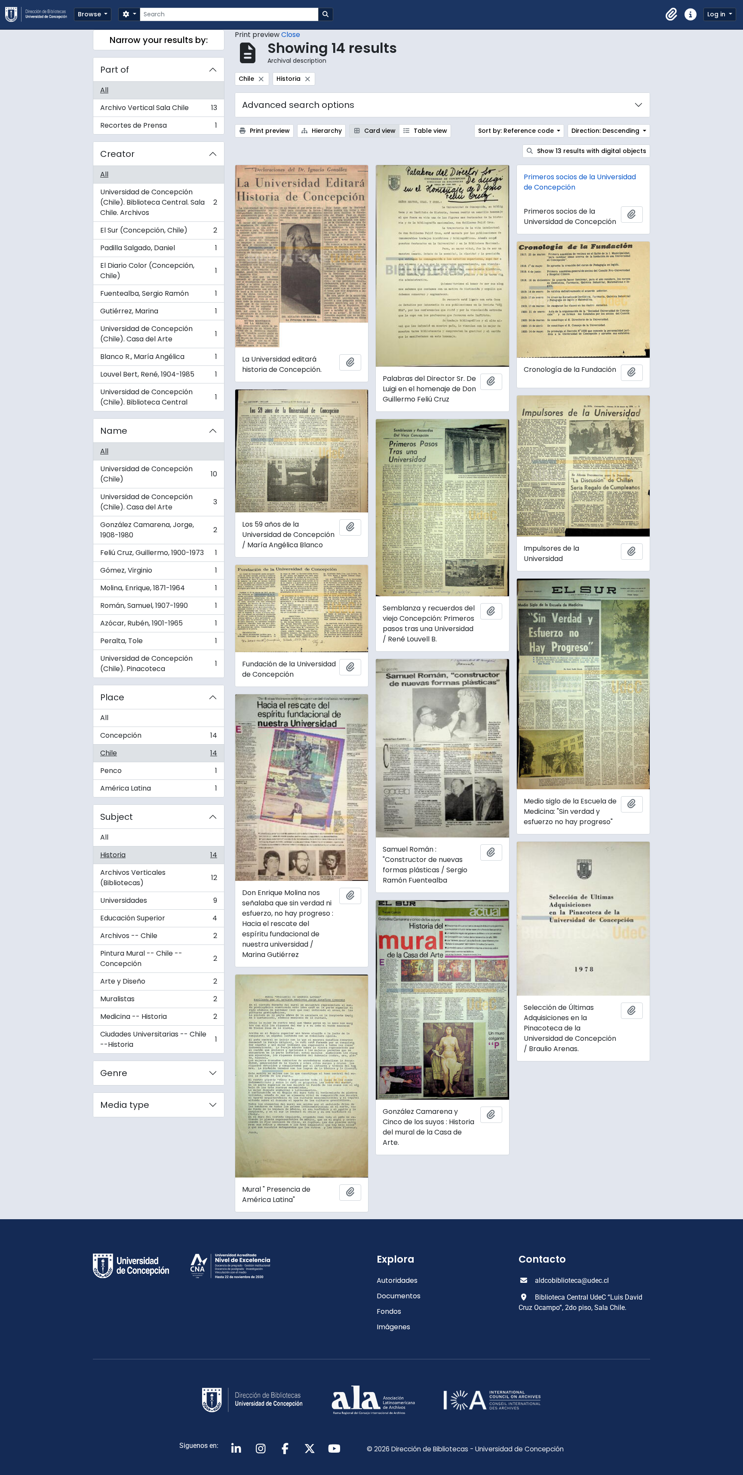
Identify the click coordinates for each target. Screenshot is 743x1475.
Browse (90, 14)
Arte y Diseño (158, 983)
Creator (117, 154)
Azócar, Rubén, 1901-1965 (158, 625)
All (104, 90)
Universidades (158, 902)
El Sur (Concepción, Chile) (158, 232)
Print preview (269, 130)
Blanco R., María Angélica (158, 359)
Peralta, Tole (158, 643)
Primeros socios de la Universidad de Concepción (580, 182)
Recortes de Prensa (158, 127)
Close (290, 35)
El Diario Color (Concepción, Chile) (158, 271)
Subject (116, 817)
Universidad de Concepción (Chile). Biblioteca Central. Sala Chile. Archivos (158, 202)
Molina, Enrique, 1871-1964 (158, 590)
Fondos (389, 1311)
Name (113, 431)
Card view (379, 130)
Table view (429, 130)
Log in (717, 14)
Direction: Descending (606, 130)
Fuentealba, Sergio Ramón (158, 295)
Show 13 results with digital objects (590, 151)
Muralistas (158, 1001)
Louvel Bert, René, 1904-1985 (158, 376)
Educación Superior (158, 920)
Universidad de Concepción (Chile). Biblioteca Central (158, 397)
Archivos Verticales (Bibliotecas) (158, 878)
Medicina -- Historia (158, 1019)
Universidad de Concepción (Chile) (158, 474)
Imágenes (393, 1327)
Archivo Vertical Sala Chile (158, 110)
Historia (158, 857)
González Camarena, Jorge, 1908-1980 (158, 530)
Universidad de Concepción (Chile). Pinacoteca (158, 663)
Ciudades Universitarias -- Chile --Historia (158, 1039)
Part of (114, 70)
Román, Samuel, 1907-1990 (158, 608)
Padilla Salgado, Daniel (158, 250)
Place (112, 697)
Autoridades (397, 1280)
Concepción (158, 737)
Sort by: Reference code (517, 130)
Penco (158, 773)
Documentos (399, 1296)
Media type (124, 1105)
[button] (671, 14)
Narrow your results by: (159, 40)
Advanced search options (298, 105)
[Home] (39, 14)
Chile (158, 755)
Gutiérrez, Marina (158, 313)
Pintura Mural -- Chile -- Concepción (158, 958)
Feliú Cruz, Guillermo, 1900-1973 (158, 555)
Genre (113, 1073)
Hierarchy (326, 130)
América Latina (158, 790)
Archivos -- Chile (158, 938)
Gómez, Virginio (158, 572)
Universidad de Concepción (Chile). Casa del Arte (158, 334)
